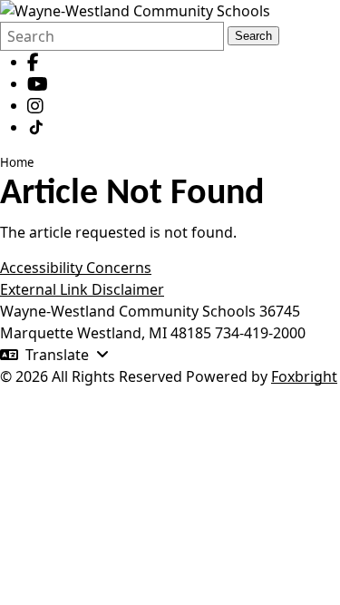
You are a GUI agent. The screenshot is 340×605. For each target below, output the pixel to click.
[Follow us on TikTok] (36, 127)
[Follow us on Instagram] (35, 105)
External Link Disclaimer (82, 289)
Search (253, 36)
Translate (57, 355)
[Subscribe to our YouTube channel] (37, 83)
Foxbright (304, 376)
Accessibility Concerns (75, 268)
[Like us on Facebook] (33, 62)
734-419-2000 (260, 333)
